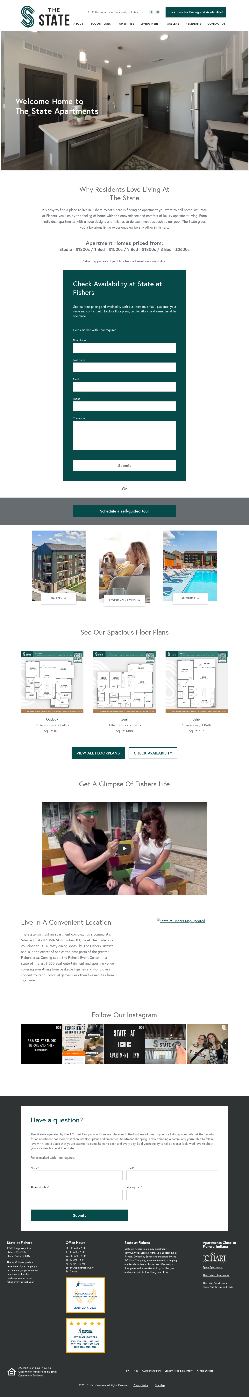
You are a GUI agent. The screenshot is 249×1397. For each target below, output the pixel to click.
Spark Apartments (213, 1267)
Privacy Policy (140, 1385)
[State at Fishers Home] (45, 17)
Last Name (79, 360)
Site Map (160, 1385)
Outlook (52, 719)
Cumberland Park (151, 1370)
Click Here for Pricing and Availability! (195, 12)
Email (76, 379)
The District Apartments (216, 1275)
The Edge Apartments (215, 1283)
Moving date (133, 1187)
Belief (197, 719)
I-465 (135, 1370)
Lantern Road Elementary (179, 1370)
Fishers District (204, 1370)
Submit (124, 465)
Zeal (124, 719)
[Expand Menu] (85, 23)
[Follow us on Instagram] (157, 12)
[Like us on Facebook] (151, 12)
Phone (76, 399)
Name (34, 1168)
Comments (79, 418)
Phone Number (39, 1187)
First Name (79, 340)
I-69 (126, 1370)
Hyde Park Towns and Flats (218, 1287)
